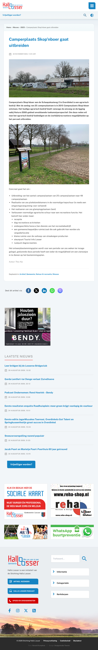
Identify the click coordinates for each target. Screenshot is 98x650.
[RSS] (34, 610)
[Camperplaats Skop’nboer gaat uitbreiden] (49, 78)
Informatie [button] (62, 572)
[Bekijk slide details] (28, 327)
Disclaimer (77, 641)
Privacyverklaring (50, 641)
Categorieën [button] (63, 583)
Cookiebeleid (65, 641)
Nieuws (56, 274)
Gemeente (30, 274)
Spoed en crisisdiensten (24, 601)
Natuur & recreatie (44, 274)
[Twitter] (26, 610)
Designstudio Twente (62, 645)
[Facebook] (9, 610)
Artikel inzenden (21, 581)
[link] (92, 15)
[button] (85, 15)
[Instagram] (18, 610)
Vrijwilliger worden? (21, 464)
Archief (23, 274)
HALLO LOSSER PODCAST (24, 591)
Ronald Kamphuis (38, 645)
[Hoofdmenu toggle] (92, 5)
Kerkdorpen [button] (62, 594)
